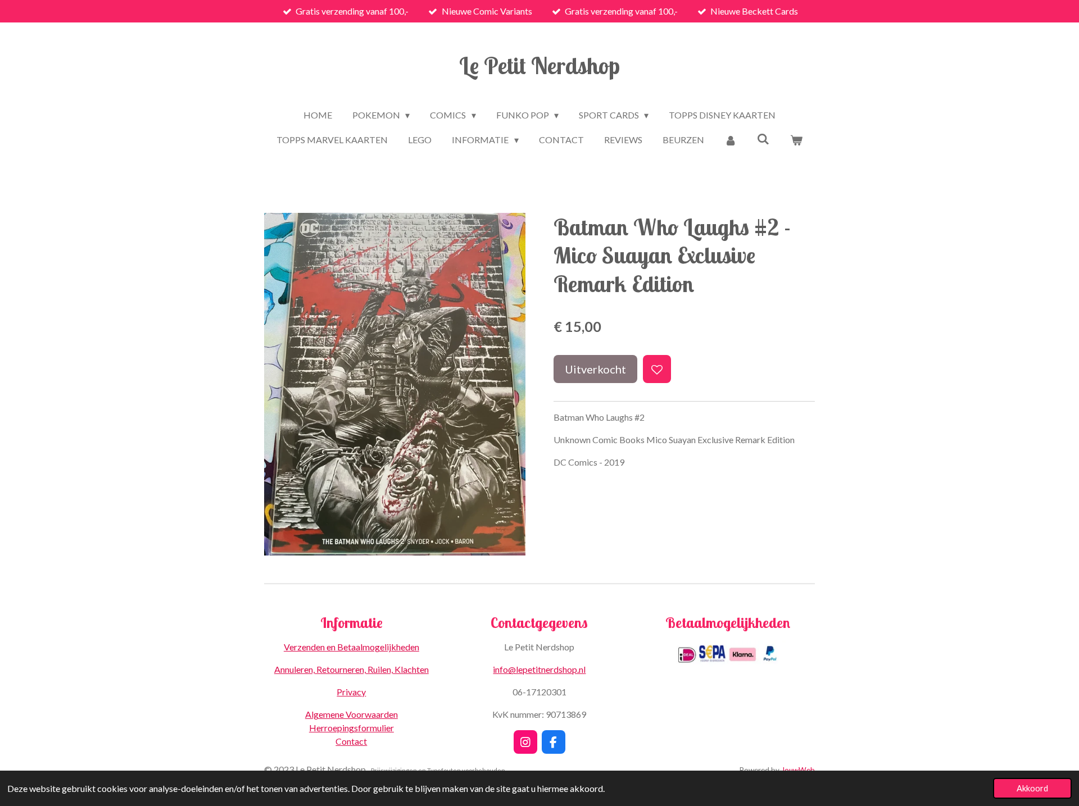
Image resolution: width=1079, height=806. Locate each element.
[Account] (730, 139)
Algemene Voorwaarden (351, 714)
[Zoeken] (763, 138)
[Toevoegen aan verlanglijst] (657, 369)
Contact (351, 741)
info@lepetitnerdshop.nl (539, 669)
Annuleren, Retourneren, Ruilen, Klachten (351, 669)
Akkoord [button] (1032, 788)
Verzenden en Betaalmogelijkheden (351, 646)
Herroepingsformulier (351, 727)
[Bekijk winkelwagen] (795, 139)
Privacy (351, 691)
